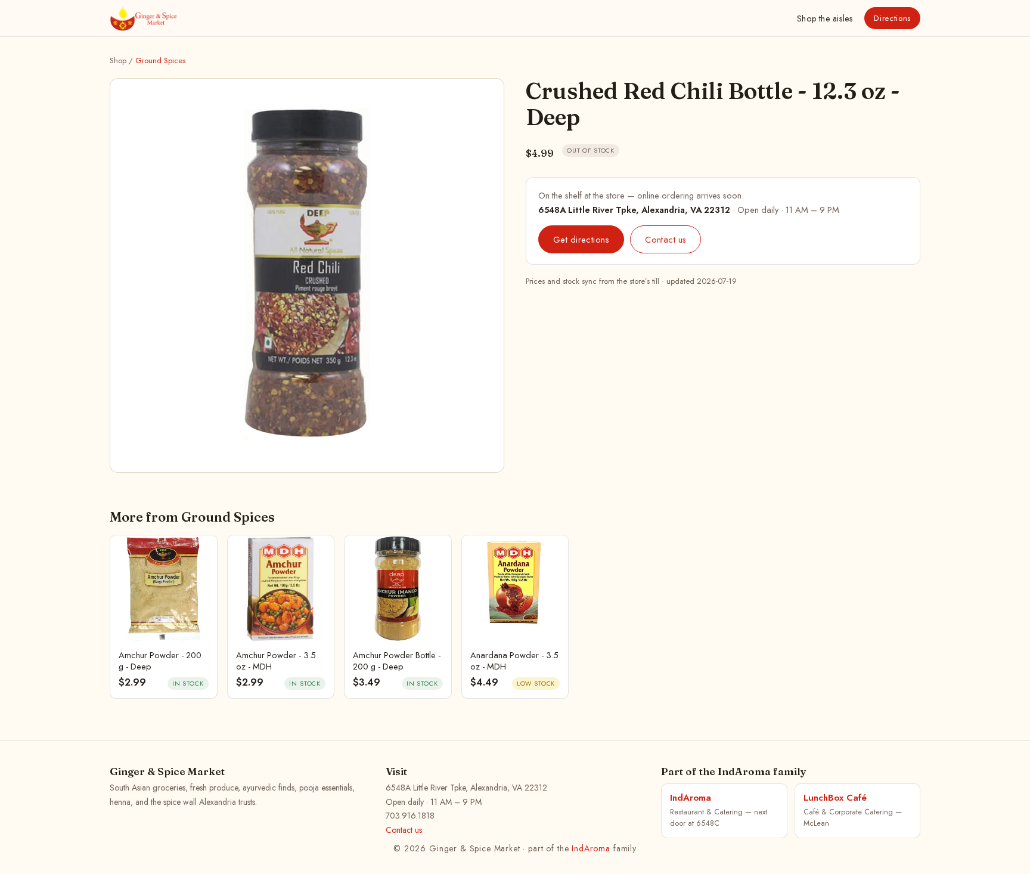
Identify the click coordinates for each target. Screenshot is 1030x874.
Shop (824, 18)
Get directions (581, 239)
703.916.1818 (410, 816)
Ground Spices (160, 60)
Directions (892, 18)
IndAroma (591, 848)
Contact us (665, 239)
